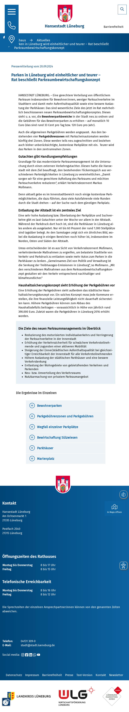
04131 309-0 (28, 641)
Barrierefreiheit (52, 675)
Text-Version (84, 675)
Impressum (32, 675)
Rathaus (20, 40)
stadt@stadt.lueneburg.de (38, 645)
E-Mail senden (25, 482)
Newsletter (116, 675)
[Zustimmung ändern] (6, 702)
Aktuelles (43, 40)
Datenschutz (14, 675)
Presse (69, 675)
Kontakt (101, 675)
